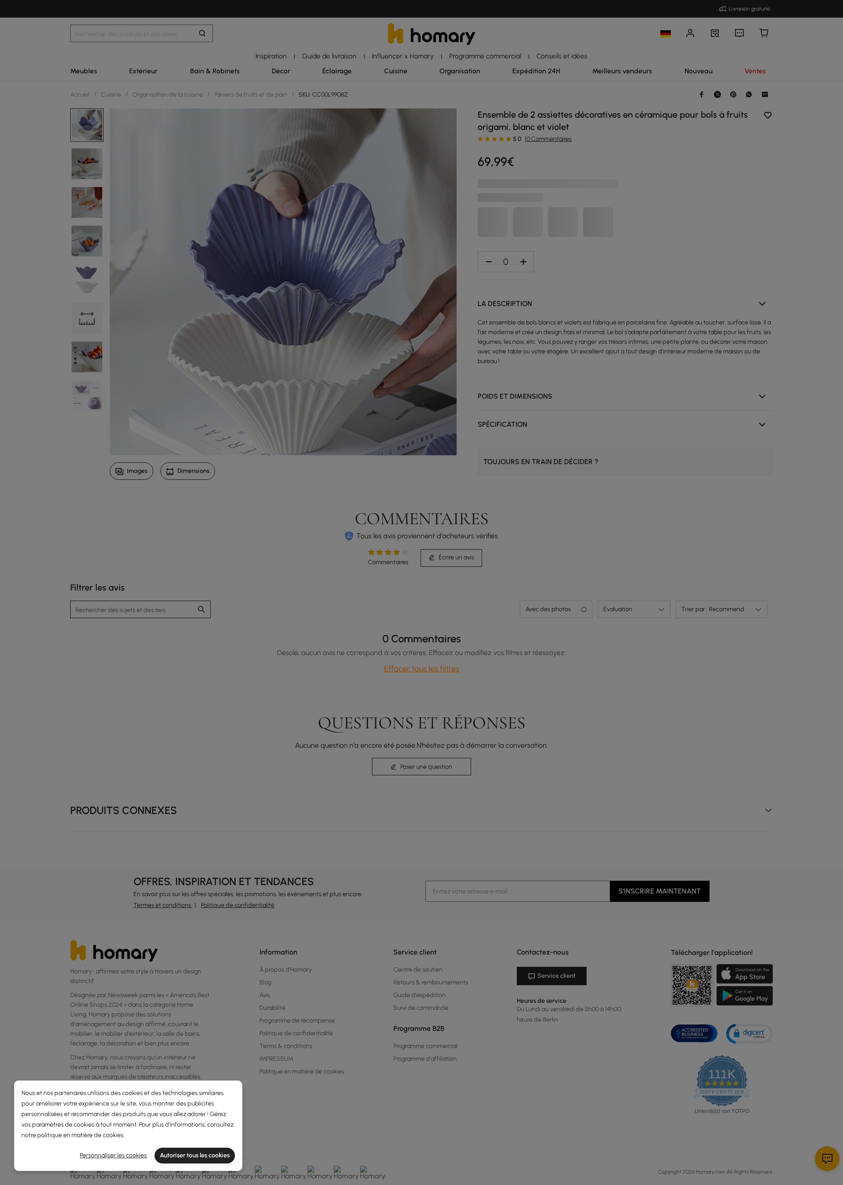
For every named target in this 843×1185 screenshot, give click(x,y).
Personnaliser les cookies (113, 1155)
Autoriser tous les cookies (195, 1155)
